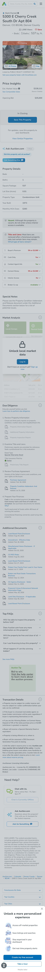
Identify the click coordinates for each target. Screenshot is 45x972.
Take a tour (22, 964)
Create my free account (22, 957)
